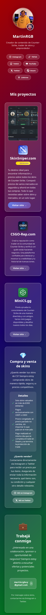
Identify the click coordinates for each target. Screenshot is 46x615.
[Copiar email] (31, 583)
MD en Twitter (25, 500)
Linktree (24, 77)
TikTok (34, 57)
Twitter (17, 70)
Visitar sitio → (19, 205)
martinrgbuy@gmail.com (21, 583)
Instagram (16, 57)
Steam (33, 70)
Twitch (16, 64)
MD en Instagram (24, 493)
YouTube (32, 64)
